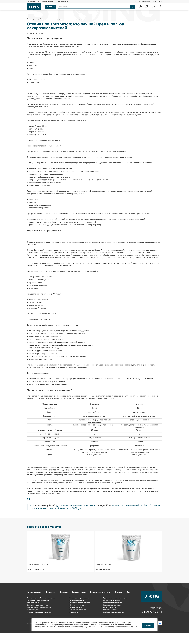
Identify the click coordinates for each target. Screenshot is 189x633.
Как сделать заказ (34, 592)
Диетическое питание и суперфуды (39, 607)
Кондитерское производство (79, 598)
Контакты (118, 592)
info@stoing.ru (144, 1)
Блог (128, 592)
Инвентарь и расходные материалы (39, 612)
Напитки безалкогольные (77, 610)
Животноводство (33, 610)
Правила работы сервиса (100, 592)
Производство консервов (111, 600)
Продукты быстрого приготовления (115, 598)
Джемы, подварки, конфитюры (37, 605)
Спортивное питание (110, 610)
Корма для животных (76, 600)
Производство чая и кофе (112, 605)
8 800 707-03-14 (152, 612)
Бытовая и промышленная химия (38, 600)
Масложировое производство (79, 602)
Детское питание (33, 602)
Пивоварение (73, 612)
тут (35, 244)
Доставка (64, 592)
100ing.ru (45, 488)
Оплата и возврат (79, 592)
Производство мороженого (112, 602)
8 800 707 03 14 (157, 1)
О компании (50, 592)
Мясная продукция (75, 607)
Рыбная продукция (109, 607)
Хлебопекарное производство (113, 612)
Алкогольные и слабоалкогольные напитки (41, 598)
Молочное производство (77, 605)
